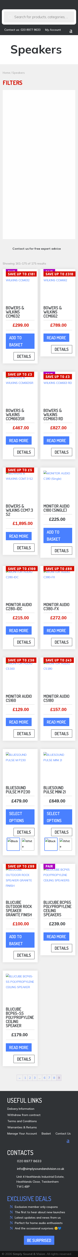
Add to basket (16, 341)
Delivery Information (20, 1109)
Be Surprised (39, 1240)
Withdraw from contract (24, 1115)
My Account (53, 30)
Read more (56, 337)
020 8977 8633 (29, 1161)
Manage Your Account (22, 1133)
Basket (46, 1133)
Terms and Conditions (22, 1121)
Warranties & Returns (22, 1127)
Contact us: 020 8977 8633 (22, 30)
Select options (16, 817)
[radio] (13, 844)
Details (24, 356)
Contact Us (63, 1133)
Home (6, 72)
